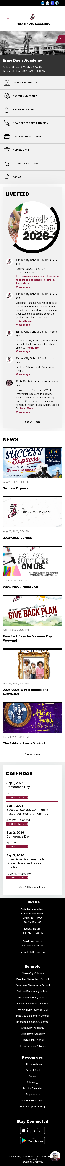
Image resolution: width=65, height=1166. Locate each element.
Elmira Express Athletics (32, 1046)
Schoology (32, 1082)
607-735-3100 (32, 921)
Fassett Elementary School (32, 1003)
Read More (22, 283)
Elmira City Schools (32, 973)
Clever (32, 1076)
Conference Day (19, 787)
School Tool (33, 1070)
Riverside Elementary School (32, 1021)
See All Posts (32, 421)
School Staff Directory (33, 952)
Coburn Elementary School (32, 991)
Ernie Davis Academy (32, 1033)
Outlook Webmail (32, 1064)
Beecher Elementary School (32, 979)
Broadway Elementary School (32, 985)
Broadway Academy (32, 1027)
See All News (32, 754)
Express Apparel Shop (33, 1106)
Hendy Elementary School (32, 1009)
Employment (32, 1094)
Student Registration (32, 1100)
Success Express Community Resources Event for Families (28, 812)
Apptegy (39, 1161)
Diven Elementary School (32, 997)
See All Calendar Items (33, 887)
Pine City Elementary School (32, 1015)
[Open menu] (8, 18)
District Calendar (32, 1088)
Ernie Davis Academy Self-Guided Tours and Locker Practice (25, 863)
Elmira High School (32, 1039)
